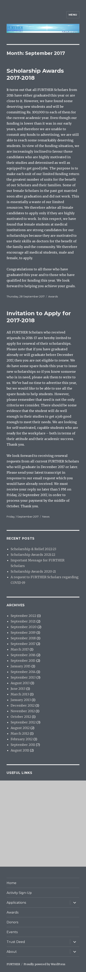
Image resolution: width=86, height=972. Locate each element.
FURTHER (13, 964)
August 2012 (20, 728)
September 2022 (23, 616)
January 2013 (21, 700)
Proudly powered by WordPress (44, 964)
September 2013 (23, 677)
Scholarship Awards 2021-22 (33, 555)
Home (11, 883)
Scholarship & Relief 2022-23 (33, 549)
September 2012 (23, 722)
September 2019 (23, 633)
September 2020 (24, 627)
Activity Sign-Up (19, 893)
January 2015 (21, 666)
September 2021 (23, 621)
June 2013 (18, 689)
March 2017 (20, 649)
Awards (53, 296)
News (45, 516)
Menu (73, 14)
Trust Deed (16, 942)
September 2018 (23, 638)
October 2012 (21, 717)
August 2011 (20, 750)
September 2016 (23, 655)
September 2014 (23, 672)
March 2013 (20, 694)
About (12, 952)
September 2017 (23, 644)
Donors (12, 922)
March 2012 (20, 733)
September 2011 (23, 745)
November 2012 (23, 711)
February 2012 (22, 739)
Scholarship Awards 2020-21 (33, 571)
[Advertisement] (43, 824)
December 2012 (23, 705)
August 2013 (20, 683)
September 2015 (23, 661)
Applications (16, 903)
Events (12, 932)
